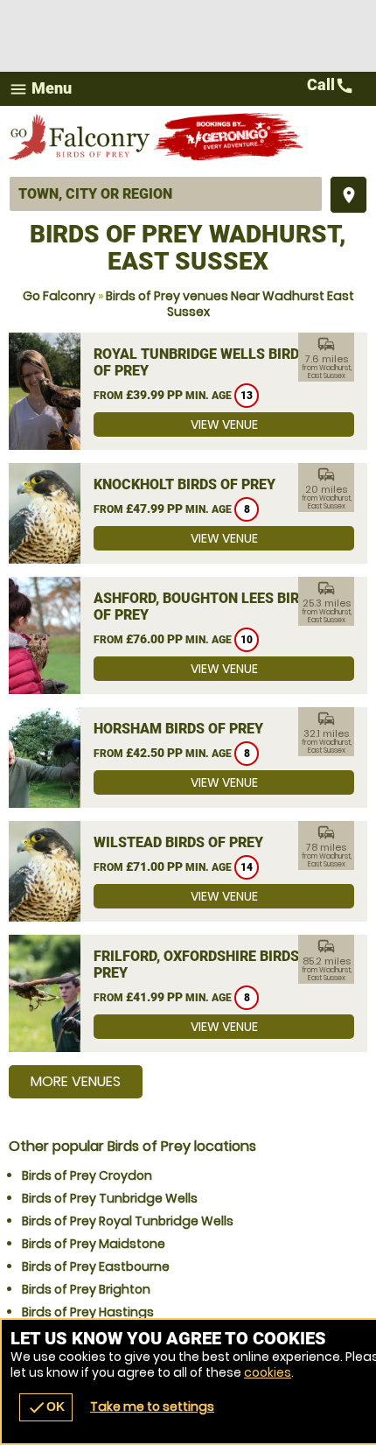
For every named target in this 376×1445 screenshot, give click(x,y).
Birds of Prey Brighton (86, 1289)
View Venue (224, 424)
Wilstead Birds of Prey (178, 842)
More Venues (76, 1081)
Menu (40, 89)
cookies (267, 1372)
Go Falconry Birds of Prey (81, 136)
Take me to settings (152, 1406)
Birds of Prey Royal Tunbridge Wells (127, 1221)
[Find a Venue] (166, 194)
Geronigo (229, 136)
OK (46, 1407)
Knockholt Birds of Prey (184, 484)
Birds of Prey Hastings (88, 1312)
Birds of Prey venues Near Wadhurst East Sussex (230, 303)
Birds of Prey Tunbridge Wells (110, 1198)
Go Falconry (59, 296)
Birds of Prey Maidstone (93, 1243)
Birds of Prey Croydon (87, 1175)
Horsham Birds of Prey (178, 728)
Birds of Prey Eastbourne (96, 1266)
